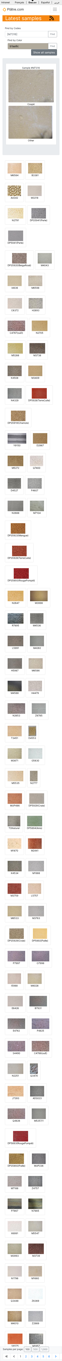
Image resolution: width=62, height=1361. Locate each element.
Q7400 (36, 467)
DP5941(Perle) (15, 242)
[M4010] (15, 1316)
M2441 (35, 850)
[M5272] (15, 460)
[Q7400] (36, 460)
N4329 (15, 400)
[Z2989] (35, 1316)
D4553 (32, 738)
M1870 (14, 850)
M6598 (35, 287)
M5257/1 (39, 1120)
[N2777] (34, 775)
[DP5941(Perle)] (15, 235)
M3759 (14, 895)
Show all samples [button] (44, 52)
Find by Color (15, 40)
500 (35, 1349)
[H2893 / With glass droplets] (36, 303)
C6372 (15, 310)
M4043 (45, 265)
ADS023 (37, 1098)
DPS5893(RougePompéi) (21, 580)
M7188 (14, 1188)
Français (19, 2)
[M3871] (15, 753)
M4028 (35, 985)
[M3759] (14, 888)
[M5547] (35, 1226)
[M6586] (36, 663)
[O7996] (40, 955)
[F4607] (35, 483)
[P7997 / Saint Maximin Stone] (16, 955)
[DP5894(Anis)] (34, 820)
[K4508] (15, 370)
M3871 (14, 760)
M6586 (36, 670)
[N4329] (15, 393)
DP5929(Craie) (37, 805)
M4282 (37, 648)
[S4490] (16, 1046)
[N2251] (15, 1068)
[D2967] (40, 438)
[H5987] (15, 663)
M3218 (34, 197)
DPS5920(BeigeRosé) (19, 265)
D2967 (40, 445)
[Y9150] (17, 438)
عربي (57, 2)
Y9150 (17, 445)
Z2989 (35, 1323)
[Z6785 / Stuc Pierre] (39, 708)
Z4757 (35, 1188)
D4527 (14, 490)
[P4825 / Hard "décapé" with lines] (40, 1023)
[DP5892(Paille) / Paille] (40, 933)
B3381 (35, 175)
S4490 (16, 1053)
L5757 (34, 895)
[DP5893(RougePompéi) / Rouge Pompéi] (20, 1136)
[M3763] (36, 910)
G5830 (35, 760)
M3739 (36, 1255)
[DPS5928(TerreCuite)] (19, 550)
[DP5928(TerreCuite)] (39, 393)
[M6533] (15, 910)
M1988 (36, 873)
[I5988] (14, 978)
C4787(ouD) (16, 332)
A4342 (14, 197)
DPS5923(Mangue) (18, 535)
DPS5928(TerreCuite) (19, 558)
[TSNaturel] (14, 820)
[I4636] (15, 280)
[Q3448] (15, 1293)
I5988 (14, 985)
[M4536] (36, 618)
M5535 (16, 783)
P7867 (14, 1210)
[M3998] (39, 595)
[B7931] (38, 1001)
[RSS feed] (51, 18)
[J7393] (15, 1091)
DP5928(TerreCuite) (39, 400)
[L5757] (34, 888)
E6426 (15, 1008)
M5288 (15, 355)
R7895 (15, 625)
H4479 (35, 693)
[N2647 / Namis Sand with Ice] (15, 595)
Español (45, 2)
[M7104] (37, 505)
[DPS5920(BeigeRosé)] (19, 258)
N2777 (33, 783)
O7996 (40, 963)
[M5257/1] (39, 1113)
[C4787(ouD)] (16, 325)
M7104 (37, 513)
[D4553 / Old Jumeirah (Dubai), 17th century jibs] (32, 730)
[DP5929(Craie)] (36, 798)
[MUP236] (39, 1158)
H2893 (35, 310)
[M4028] (35, 978)
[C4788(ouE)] (40, 1046)
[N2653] (16, 708)
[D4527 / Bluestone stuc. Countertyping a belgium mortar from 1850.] (14, 483)
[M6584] (14, 168)
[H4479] (35, 685)
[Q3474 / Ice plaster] (34, 1068)
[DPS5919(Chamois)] (18, 415)
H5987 (15, 670)
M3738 (37, 355)
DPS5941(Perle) (38, 220)
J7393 (15, 1098)
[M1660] (35, 1271)
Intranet (5, 2)
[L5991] (15, 640)
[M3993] (15, 1248)
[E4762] (16, 1023)
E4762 (16, 1030)
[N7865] (35, 1203)
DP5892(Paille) (40, 940)
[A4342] (14, 190)
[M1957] (36, 1338)
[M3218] (35, 190)
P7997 (16, 963)
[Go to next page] (56, 1356)
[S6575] (15, 1338)
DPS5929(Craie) (16, 940)
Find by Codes (13, 28)
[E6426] (15, 1001)
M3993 (15, 1255)
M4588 (15, 693)
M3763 (36, 918)
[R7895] (15, 618)
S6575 (15, 1345)
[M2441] (35, 843)
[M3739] (36, 1248)
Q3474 (34, 1075)
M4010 (15, 1323)
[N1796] (15, 1271)
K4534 (14, 873)
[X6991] (15, 1226)
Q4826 (16, 1120)
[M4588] (15, 685)
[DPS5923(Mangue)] (18, 528)
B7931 (38, 1008)
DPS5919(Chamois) (18, 422)
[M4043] (45, 258)
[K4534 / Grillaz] (15, 865)
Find (52, 34)
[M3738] (37, 348)
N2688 (15, 513)
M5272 (15, 467)
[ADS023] (37, 1091)
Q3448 (15, 1300)
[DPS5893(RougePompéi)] (21, 573)
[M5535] (15, 775)
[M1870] (14, 843)
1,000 (44, 1349)
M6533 (15, 918)
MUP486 (15, 805)
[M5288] (15, 348)
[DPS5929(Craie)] (16, 933)
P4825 (40, 1030)
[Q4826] (16, 1113)
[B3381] (35, 168)
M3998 (39, 603)
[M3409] (35, 370)
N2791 (15, 220)
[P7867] (15, 1203)
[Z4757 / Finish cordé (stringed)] (35, 1181)
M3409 (35, 377)
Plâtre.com (15, 9)
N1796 (14, 1278)
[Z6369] (35, 1293)
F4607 (34, 490)
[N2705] (39, 325)
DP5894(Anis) (34, 828)
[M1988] (36, 865)
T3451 (14, 738)
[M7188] (15, 1181)
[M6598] (35, 280)
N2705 (39, 332)
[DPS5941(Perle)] (38, 213)
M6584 (15, 175)
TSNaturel (14, 828)
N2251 (15, 1075)
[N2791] (15, 213)
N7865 (35, 1210)
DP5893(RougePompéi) (20, 1143)
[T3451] (15, 730)
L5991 (15, 648)
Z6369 (35, 1300)
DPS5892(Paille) (16, 1165)
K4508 (14, 377)
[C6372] (15, 303)
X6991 (14, 1233)
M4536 (37, 625)
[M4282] (37, 640)
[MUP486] (15, 798)
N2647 (15, 603)
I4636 (14, 287)
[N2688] (15, 505)
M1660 (35, 1278)
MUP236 (38, 1165)
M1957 (36, 1345)
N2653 (16, 715)
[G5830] (35, 753)
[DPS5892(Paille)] (16, 1158)
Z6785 (38, 715)
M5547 (35, 1233)
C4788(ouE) (40, 1053)
